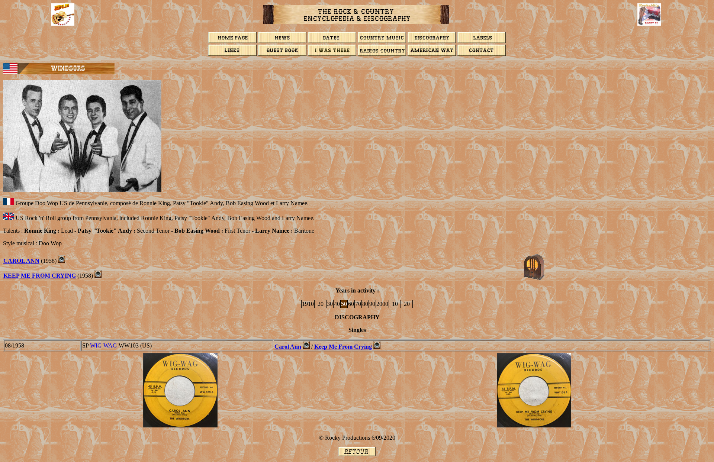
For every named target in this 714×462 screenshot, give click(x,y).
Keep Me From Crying (39, 275)
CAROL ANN (21, 261)
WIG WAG (103, 345)
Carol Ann (287, 346)
